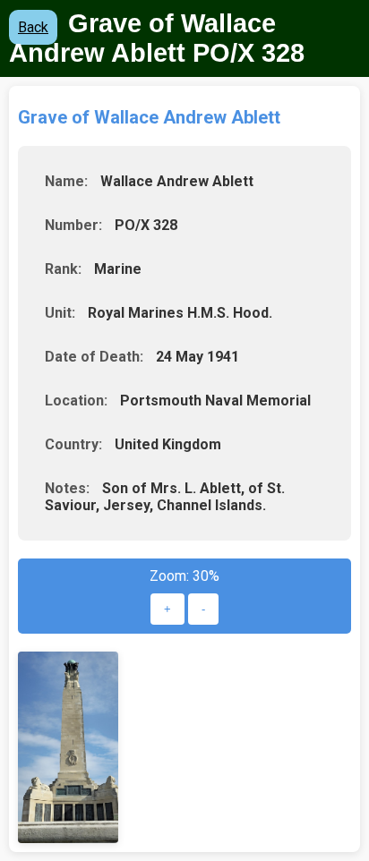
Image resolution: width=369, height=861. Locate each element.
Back (33, 27)
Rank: (63, 268)
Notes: (67, 488)
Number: (73, 225)
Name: (66, 181)
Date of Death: (94, 356)
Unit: (60, 312)
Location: (76, 400)
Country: (73, 444)
